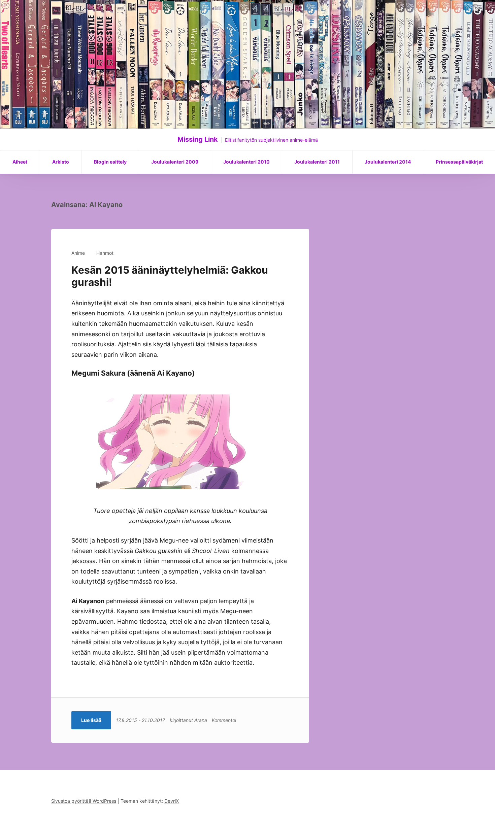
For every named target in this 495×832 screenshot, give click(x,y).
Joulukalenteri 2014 (388, 162)
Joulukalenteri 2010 (246, 162)
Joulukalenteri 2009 (174, 162)
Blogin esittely (110, 162)
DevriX (171, 801)
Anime (78, 253)
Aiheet (19, 162)
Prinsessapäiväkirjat (459, 162)
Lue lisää (91, 720)
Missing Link (197, 139)
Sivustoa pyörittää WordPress (83, 801)
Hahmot (104, 253)
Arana (200, 720)
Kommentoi (224, 720)
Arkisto (60, 162)
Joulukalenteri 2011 (317, 162)
